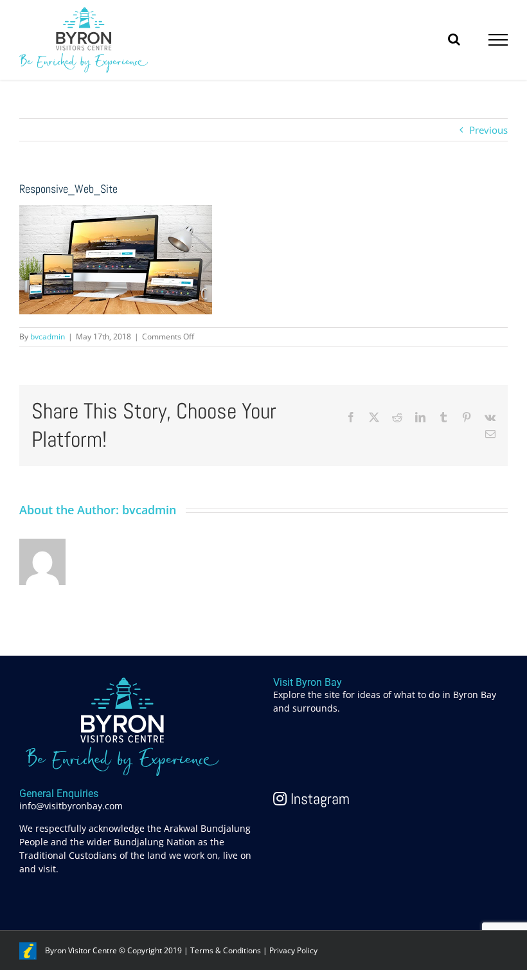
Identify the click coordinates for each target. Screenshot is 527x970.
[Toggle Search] (454, 39)
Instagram (318, 799)
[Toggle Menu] (498, 40)
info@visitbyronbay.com (71, 806)
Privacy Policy (293, 950)
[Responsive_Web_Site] (115, 212)
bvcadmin (47, 336)
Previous (488, 129)
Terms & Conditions (225, 950)
